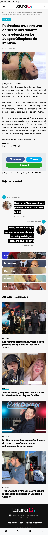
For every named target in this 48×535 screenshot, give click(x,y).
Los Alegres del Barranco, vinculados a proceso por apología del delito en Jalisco (23, 344)
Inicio (4, 12)
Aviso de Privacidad (14, 523)
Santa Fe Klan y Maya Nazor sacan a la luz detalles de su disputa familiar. (23, 394)
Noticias (11, 12)
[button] (3, 6)
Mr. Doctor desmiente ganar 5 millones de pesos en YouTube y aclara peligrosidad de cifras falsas (23, 443)
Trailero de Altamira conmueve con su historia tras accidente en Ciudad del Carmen (23, 494)
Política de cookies (34, 523)
